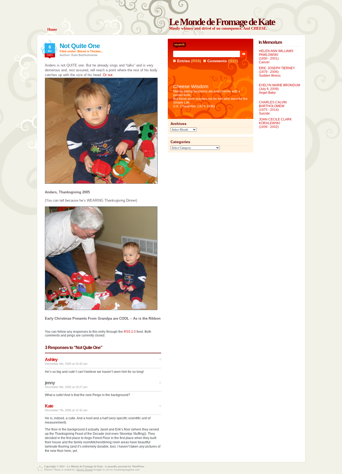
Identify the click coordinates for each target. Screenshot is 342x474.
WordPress (138, 466)
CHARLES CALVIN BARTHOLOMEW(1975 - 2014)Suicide (273, 107)
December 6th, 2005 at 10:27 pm (66, 387)
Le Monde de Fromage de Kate (222, 22)
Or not (107, 75)
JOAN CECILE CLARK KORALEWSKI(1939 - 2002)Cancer (275, 124)
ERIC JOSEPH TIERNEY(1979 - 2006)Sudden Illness (277, 71)
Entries (183, 61)
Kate (49, 406)
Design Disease (84, 469)
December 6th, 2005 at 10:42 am (66, 363)
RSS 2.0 (130, 332)
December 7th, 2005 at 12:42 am (66, 410)
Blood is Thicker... (90, 51)
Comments (217, 61)
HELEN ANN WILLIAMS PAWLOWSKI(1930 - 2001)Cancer (276, 56)
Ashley (51, 359)
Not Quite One (80, 45)
